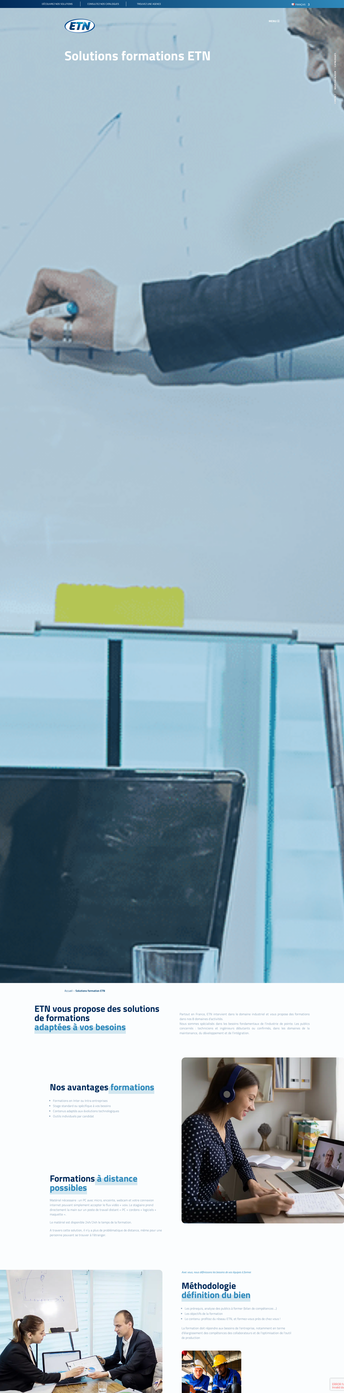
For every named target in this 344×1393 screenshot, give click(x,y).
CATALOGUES (335, 60)
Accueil (68, 991)
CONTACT (335, 99)
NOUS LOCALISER (335, 80)
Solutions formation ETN (90, 991)
